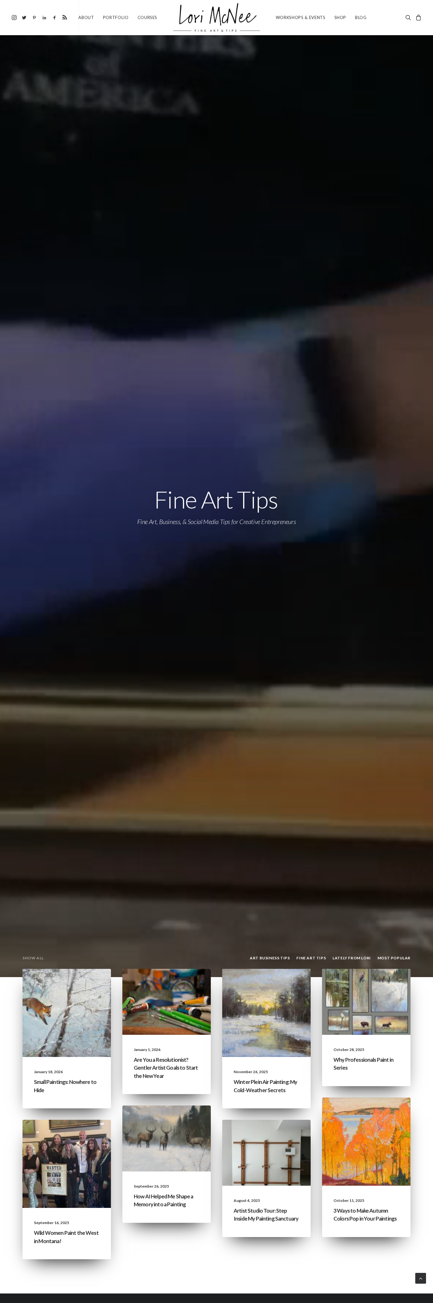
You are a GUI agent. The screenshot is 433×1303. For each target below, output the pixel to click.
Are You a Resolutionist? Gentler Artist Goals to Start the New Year (166, 1067)
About (86, 17)
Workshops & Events (301, 17)
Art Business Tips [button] (270, 958)
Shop (340, 17)
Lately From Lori (80, 984)
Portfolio (116, 17)
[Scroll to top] (420, 1277)
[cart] (417, 17)
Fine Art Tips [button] (311, 958)
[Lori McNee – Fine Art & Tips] (216, 17)
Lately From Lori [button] (352, 958)
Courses (148, 17)
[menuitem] (15, 17)
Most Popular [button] (394, 958)
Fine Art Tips (85, 994)
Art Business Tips (180, 1004)
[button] (15, 17)
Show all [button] (33, 958)
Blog (361, 17)
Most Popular (382, 1004)
